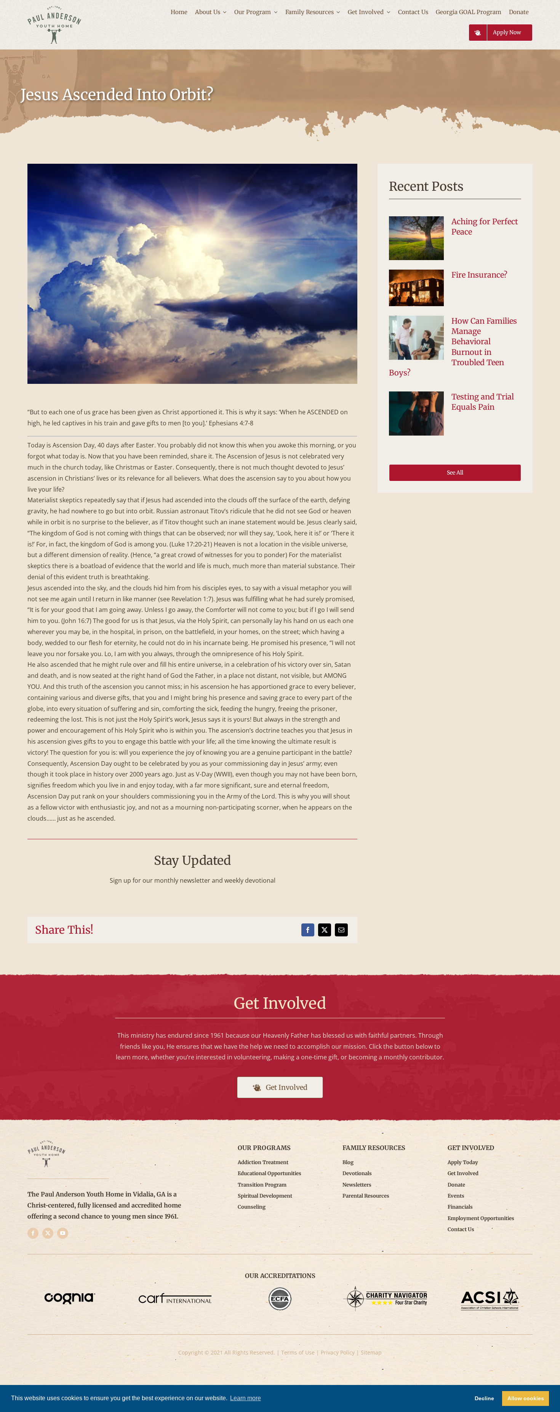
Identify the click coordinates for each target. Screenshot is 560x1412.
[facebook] (32, 1233)
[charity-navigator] (384, 1289)
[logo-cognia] (69, 1289)
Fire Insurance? (479, 275)
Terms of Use (298, 1352)
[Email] (341, 930)
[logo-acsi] (490, 1289)
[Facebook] (307, 930)
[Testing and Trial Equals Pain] (416, 413)
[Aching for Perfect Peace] (416, 238)
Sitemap (371, 1352)
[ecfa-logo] (280, 1289)
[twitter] (47, 1233)
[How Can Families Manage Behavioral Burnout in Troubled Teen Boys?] (416, 338)
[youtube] (62, 1233)
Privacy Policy (338, 1352)
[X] (324, 930)
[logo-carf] (175, 1289)
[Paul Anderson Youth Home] (54, 9)
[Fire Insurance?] (416, 288)
